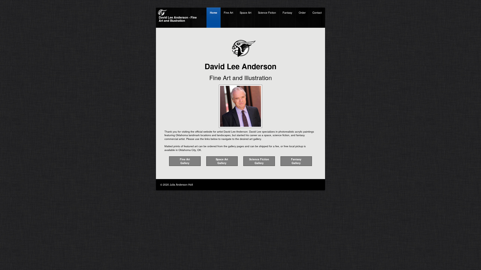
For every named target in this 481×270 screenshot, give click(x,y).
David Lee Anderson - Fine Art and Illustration (178, 19)
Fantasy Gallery (296, 161)
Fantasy (287, 12)
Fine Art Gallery (185, 161)
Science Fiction (267, 12)
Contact (317, 12)
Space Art (245, 12)
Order (302, 12)
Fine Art (228, 12)
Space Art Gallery (222, 161)
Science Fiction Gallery (259, 161)
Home (213, 12)
